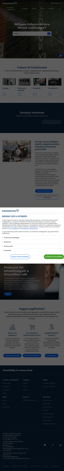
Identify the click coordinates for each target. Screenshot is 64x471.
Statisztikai (7, 250)
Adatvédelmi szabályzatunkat (30, 228)
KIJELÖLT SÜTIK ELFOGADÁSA (20, 256)
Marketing (7, 242)
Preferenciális (8, 246)
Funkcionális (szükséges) (11, 237)
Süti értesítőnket (13, 228)
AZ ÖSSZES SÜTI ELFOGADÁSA (53, 256)
